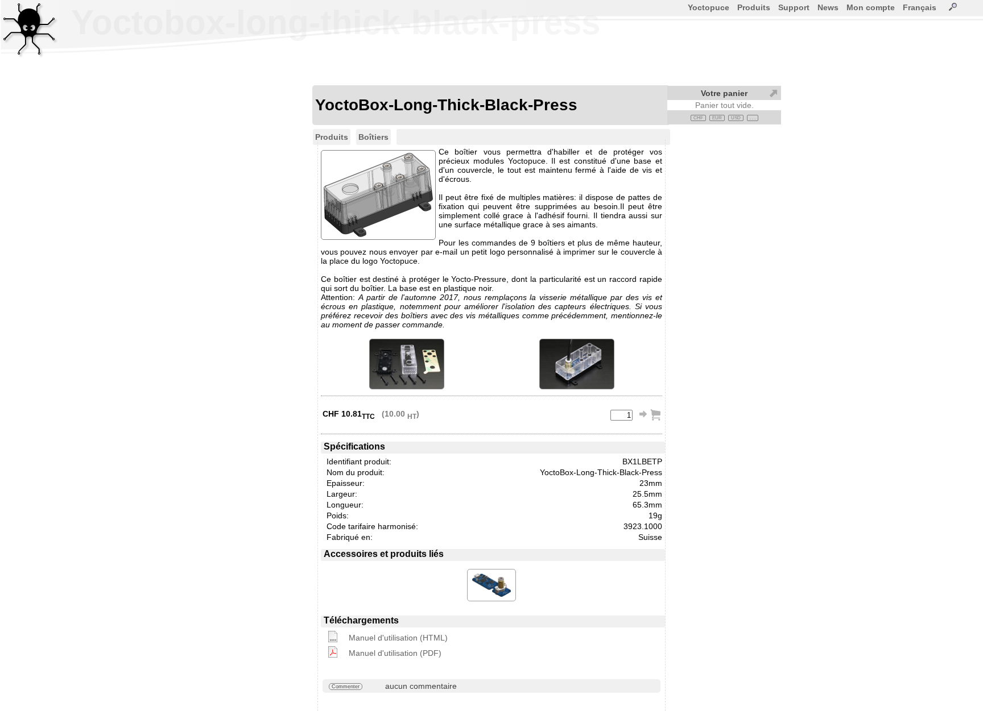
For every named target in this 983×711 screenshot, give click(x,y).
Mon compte (870, 7)
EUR (717, 117)
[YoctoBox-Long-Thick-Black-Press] (406, 364)
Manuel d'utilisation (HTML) (398, 637)
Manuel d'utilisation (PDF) (395, 653)
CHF (698, 117)
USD (736, 117)
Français (919, 7)
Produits (753, 7)
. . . (752, 117)
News (828, 7)
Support (793, 7)
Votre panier (724, 93)
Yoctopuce (708, 7)
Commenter (346, 686)
